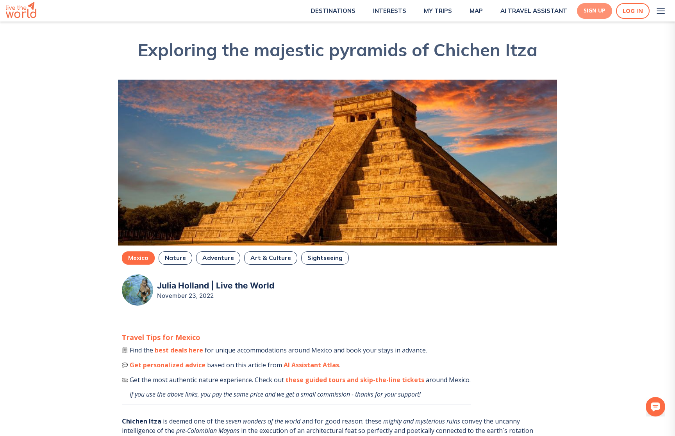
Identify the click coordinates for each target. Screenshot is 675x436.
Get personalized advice (167, 365)
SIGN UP (594, 10)
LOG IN (633, 10)
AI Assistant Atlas (311, 365)
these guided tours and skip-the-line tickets (355, 379)
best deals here (179, 350)
